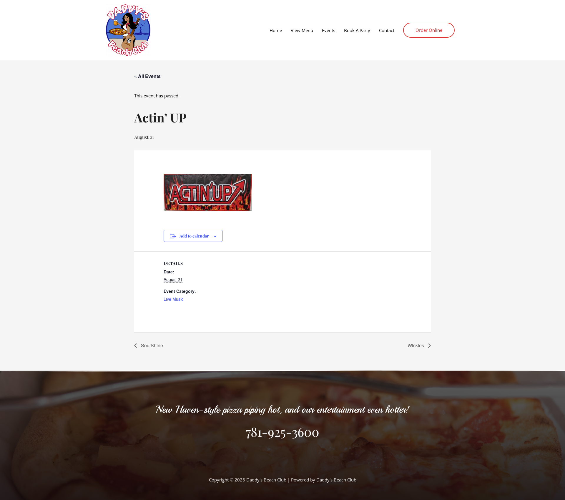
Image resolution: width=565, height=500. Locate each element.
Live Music (173, 299)
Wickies (416, 345)
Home (276, 30)
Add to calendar (194, 236)
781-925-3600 (282, 431)
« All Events (147, 76)
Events (328, 30)
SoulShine (151, 345)
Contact (386, 30)
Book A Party (357, 30)
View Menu (302, 30)
